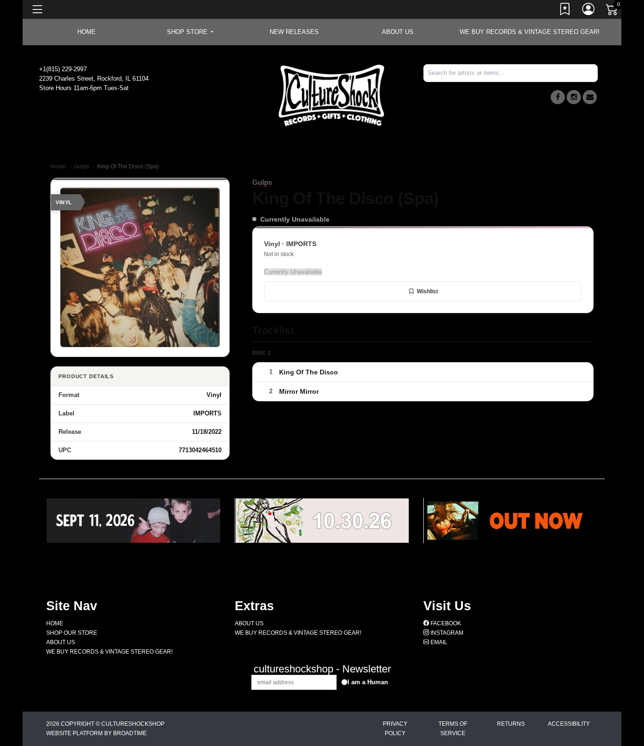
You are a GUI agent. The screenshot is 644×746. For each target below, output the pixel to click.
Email (438, 642)
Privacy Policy (395, 729)
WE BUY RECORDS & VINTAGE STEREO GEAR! (530, 31)
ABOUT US (397, 31)
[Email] (590, 97)
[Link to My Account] (588, 11)
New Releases (294, 31)
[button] (190, 32)
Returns (511, 724)
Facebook (445, 623)
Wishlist (427, 291)
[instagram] (574, 97)
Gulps (81, 166)
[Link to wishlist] (565, 11)
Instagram (446, 633)
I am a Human (367, 682)
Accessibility (569, 724)
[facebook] (558, 97)
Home (58, 166)
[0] (612, 11)
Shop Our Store (71, 633)
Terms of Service (452, 729)
